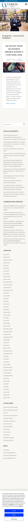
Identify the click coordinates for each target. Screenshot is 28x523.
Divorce (5, 413)
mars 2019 (6, 362)
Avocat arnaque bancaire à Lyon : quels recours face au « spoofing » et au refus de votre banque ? (14, 144)
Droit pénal (6, 429)
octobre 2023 (7, 287)
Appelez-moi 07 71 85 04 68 (10, 1)
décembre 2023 (7, 282)
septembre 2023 (8, 290)
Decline (14, 514)
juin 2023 (6, 298)
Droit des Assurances (9, 421)
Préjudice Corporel (8, 437)
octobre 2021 (7, 315)
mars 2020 (6, 345)
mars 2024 (6, 274)
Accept (14, 510)
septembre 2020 (8, 337)
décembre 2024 (7, 260)
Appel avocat (7, 206)
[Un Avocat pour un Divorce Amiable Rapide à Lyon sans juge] (14, 67)
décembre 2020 (7, 329)
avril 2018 (6, 389)
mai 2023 (6, 301)
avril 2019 (6, 359)
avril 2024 (6, 271)
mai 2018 (5, 386)
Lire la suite (13, 103)
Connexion (6, 450)
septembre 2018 (7, 375)
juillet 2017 (6, 395)
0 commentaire (18, 60)
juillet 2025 (6, 257)
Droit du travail (7, 424)
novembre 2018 (7, 370)
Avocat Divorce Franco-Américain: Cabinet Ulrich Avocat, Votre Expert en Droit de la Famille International (14, 187)
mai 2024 (6, 268)
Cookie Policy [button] (11, 504)
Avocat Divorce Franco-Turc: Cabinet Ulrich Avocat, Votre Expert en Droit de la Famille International (14, 194)
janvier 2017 (6, 397)
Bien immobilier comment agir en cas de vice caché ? (14, 243)
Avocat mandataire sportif (10, 410)
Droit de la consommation (10, 415)
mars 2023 (6, 304)
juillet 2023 (6, 296)
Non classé (6, 435)
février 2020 (6, 348)
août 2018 (6, 378)
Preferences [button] (20, 506)
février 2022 (6, 312)
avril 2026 (6, 254)
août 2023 (6, 293)
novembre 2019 (7, 353)
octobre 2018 (7, 373)
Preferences (14, 519)
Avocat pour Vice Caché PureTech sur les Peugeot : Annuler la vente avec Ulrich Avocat (14, 155)
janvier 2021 (6, 326)
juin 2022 (6, 307)
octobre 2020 (7, 334)
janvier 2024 (6, 279)
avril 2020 (6, 342)
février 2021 (6, 323)
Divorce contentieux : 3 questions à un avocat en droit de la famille (14, 208)
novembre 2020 (7, 331)
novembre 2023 (7, 285)
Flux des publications (9, 452)
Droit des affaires (8, 418)
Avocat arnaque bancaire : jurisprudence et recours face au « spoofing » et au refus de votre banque (14, 137)
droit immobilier (8, 426)
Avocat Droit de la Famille (10, 407)
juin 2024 (6, 265)
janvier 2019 (6, 364)
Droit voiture (7, 432)
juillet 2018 (6, 381)
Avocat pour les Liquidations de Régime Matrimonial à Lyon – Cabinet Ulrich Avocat (14, 171)
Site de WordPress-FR (9, 458)
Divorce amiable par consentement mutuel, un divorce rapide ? (14, 216)
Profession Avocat (8, 440)
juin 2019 (5, 356)
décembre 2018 (7, 367)
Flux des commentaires (10, 455)
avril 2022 (6, 309)
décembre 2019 (7, 351)
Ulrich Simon (11, 59)
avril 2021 (6, 318)
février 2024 (6, 276)
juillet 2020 (6, 340)
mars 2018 (6, 392)
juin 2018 (5, 384)
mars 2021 (6, 320)
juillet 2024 (6, 263)
